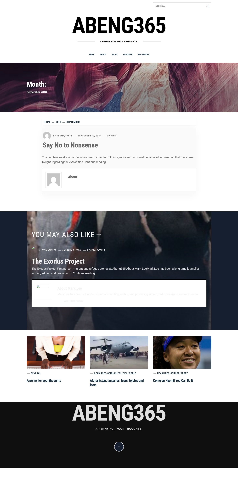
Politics (123, 373)
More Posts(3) (77, 301)
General (92, 250)
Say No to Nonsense (70, 145)
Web (66, 301)
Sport (184, 373)
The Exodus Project (58, 261)
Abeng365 (119, 25)
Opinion (111, 135)
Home (91, 54)
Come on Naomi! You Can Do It (173, 381)
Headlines (100, 373)
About (103, 54)
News (115, 54)
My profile (143, 54)
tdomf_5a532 (64, 135)
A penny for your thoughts (44, 381)
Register (127, 54)
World (102, 250)
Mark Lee (50, 250)
